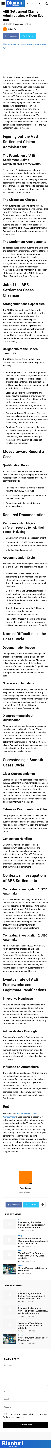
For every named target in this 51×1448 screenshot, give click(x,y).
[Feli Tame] (5, 29)
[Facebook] (27, 4)
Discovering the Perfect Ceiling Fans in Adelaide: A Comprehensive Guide (31, 1225)
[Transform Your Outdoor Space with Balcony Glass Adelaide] (9, 1255)
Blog (6, 20)
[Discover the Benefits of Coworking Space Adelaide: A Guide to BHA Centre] (9, 1240)
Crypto (20, 1265)
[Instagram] (31, 4)
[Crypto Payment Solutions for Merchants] (9, 1269)
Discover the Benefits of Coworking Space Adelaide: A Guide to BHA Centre (33, 1241)
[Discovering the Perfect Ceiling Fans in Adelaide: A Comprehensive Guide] (9, 1224)
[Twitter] (36, 4)
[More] (40, 36)
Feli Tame (14, 29)
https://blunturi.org (25, 1192)
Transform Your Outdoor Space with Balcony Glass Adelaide (31, 1256)
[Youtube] (40, 4)
